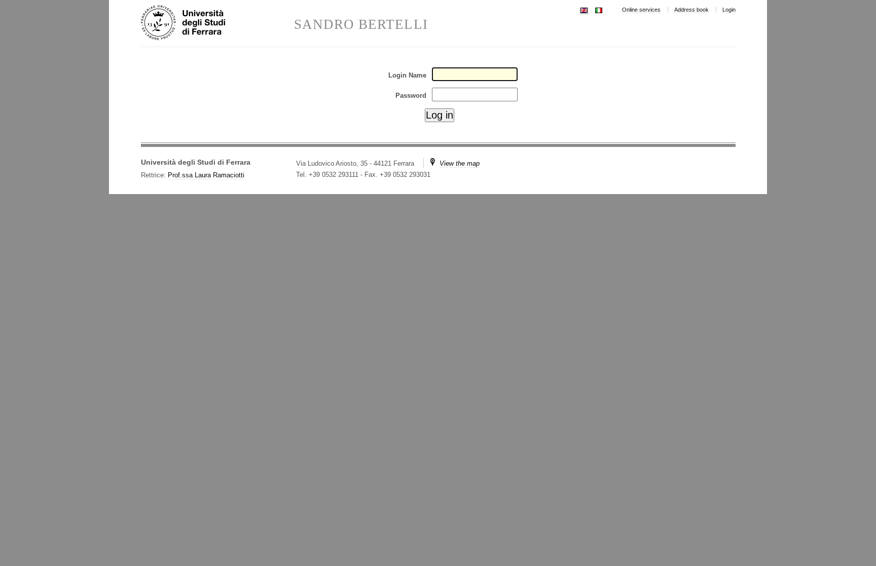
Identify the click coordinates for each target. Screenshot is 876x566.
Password (410, 95)
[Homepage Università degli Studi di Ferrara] (217, 23)
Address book (691, 10)
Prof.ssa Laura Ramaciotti (206, 175)
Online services (641, 10)
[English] (584, 9)
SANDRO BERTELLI (361, 24)
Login (729, 10)
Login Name (407, 75)
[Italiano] (598, 9)
